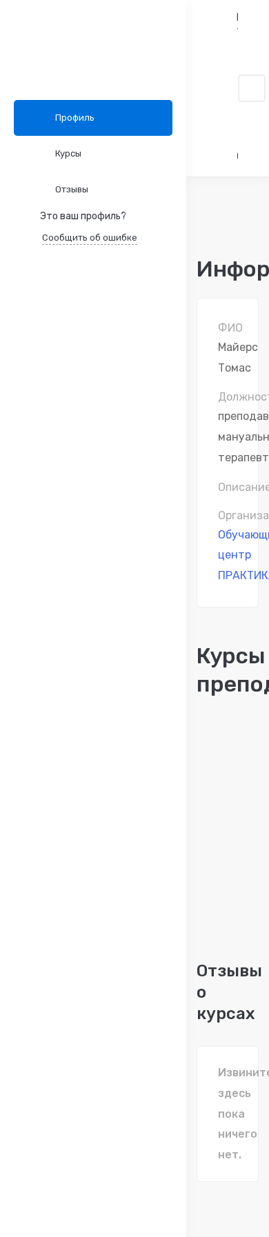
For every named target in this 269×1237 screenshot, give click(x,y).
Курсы (68, 153)
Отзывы (71, 189)
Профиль (74, 117)
